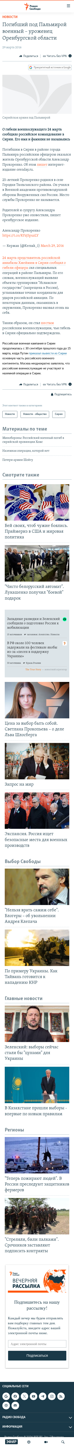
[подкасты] (29, 1442)
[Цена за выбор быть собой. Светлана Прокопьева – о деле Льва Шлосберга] (37, 700)
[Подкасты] (6, 1405)
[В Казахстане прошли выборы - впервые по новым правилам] (37, 1085)
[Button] (28, 56)
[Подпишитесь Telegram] (42, 1396)
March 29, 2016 (52, 246)
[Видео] (46, 1442)
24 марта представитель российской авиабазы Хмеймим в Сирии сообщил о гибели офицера (34, 263)
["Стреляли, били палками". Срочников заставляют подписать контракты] (37, 1216)
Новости (10, 17)
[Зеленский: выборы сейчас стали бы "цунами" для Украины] (37, 1024)
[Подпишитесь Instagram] (51, 1396)
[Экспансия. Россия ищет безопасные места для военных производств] (37, 810)
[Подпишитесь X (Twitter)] (24, 1396)
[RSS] (61, 1396)
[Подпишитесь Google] (6, 1396)
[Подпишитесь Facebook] (15, 1396)
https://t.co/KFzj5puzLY (20, 236)
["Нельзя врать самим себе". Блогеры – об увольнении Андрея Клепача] (37, 887)
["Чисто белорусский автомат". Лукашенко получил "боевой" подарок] (37, 563)
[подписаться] (15, 1405)
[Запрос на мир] (37, 761)
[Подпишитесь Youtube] (33, 1396)
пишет (42, 165)
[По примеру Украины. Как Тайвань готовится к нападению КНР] (37, 948)
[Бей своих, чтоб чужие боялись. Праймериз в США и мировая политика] (37, 502)
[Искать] (63, 1442)
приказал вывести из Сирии (48, 353)
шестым (47, 323)
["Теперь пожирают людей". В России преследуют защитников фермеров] (37, 1155)
